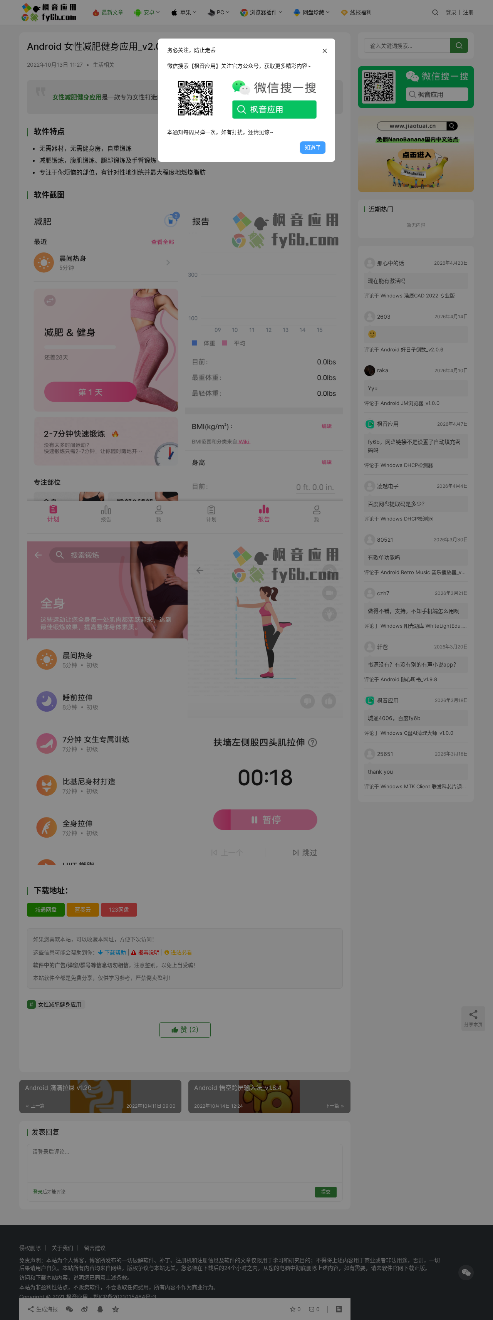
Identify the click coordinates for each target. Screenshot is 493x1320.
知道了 (313, 147)
